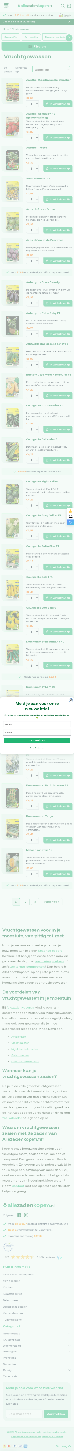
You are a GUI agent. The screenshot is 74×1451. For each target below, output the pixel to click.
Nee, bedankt (37, 748)
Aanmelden (37, 740)
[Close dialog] (71, 700)
